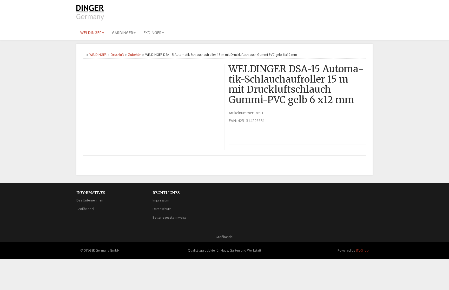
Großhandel (85, 209)
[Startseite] (84, 54)
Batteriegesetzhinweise (170, 217)
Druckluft (117, 54)
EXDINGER (152, 32)
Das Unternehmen (89, 200)
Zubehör (134, 54)
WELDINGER (91, 32)
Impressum (161, 200)
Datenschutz (162, 209)
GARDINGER (122, 32)
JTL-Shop (362, 250)
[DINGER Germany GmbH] (123, 13)
